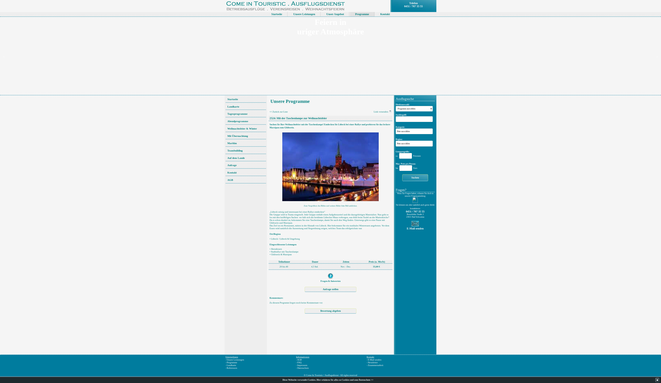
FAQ (299, 362)
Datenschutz (303, 368)
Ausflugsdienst (332, 375)
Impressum (302, 365)
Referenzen (232, 368)
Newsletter (373, 362)
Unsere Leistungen (235, 359)
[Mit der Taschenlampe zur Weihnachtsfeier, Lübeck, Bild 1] (330, 165)
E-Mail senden (374, 359)
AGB (299, 359)
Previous (4, 56)
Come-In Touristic (314, 375)
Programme (232, 362)
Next (656, 56)
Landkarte (231, 365)
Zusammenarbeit (375, 365)
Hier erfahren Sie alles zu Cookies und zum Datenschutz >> (345, 380)
